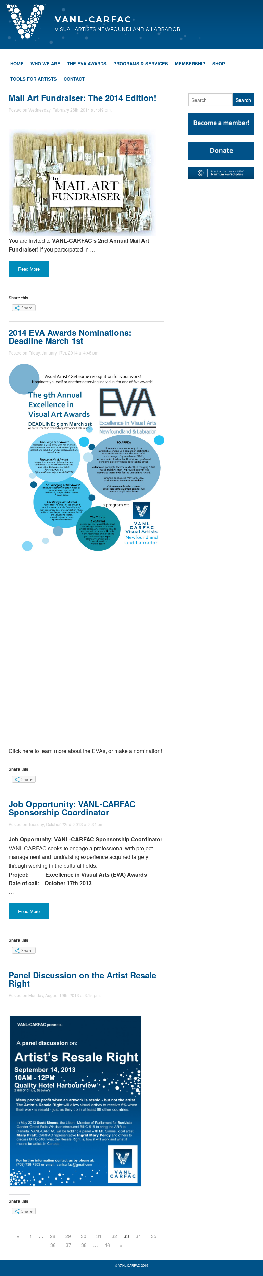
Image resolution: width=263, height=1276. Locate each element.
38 (84, 1244)
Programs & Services (140, 63)
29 (68, 1236)
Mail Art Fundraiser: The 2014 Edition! (82, 97)
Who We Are (45, 63)
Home (17, 63)
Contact (74, 79)
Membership (190, 63)
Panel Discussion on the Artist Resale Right (82, 979)
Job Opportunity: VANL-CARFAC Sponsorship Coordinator (72, 808)
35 (153, 1236)
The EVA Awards (87, 63)
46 (107, 1244)
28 (52, 1236)
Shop (218, 63)
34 (138, 1236)
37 (68, 1244)
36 (53, 1244)
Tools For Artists (33, 79)
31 (99, 1236)
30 (83, 1236)
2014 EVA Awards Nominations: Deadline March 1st (70, 336)
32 (114, 1236)
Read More (29, 269)
